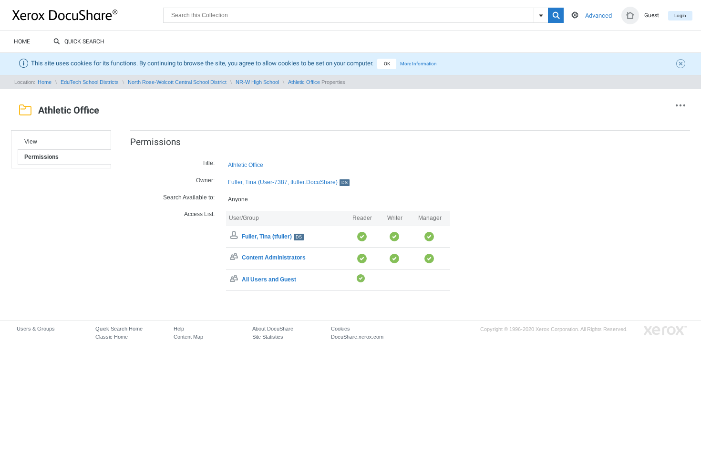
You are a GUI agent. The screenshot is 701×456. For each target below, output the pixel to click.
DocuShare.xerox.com (357, 337)
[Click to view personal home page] (630, 15)
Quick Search (84, 41)
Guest (651, 15)
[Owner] (235, 236)
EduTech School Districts (90, 82)
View (30, 141)
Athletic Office (304, 82)
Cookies (340, 329)
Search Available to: (189, 197)
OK (387, 63)
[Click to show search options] (574, 15)
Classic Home (111, 337)
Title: (208, 163)
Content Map (188, 337)
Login (680, 15)
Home (22, 41)
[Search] (556, 15)
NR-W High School (257, 82)
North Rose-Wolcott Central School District (177, 82)
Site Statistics (267, 337)
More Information (418, 63)
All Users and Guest (269, 279)
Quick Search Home (119, 329)
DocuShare (87, 14)
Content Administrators (274, 258)
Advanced (598, 15)
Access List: (199, 214)
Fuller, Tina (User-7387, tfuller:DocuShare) (288, 182)
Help (179, 329)
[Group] (235, 258)
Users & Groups (36, 329)
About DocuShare (272, 329)
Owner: (205, 180)
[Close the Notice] (682, 65)
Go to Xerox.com (665, 330)
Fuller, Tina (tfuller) (272, 236)
